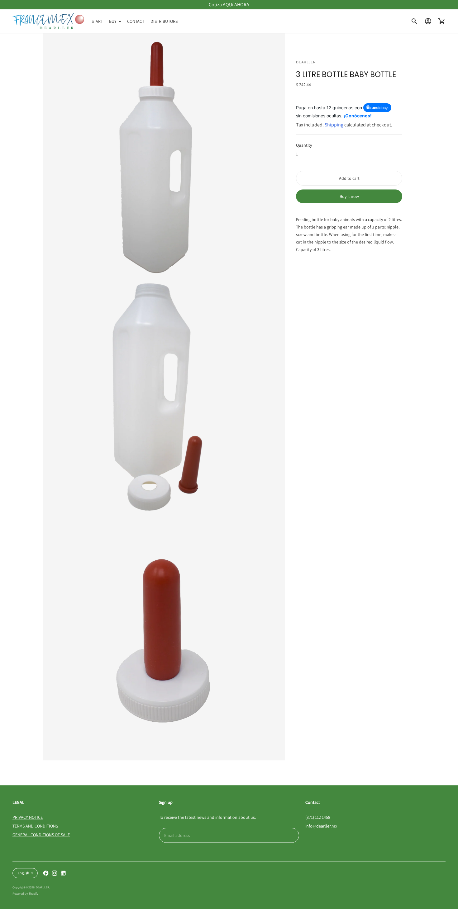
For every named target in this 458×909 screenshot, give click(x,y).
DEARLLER (42, 887)
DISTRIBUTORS (164, 21)
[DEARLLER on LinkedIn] (63, 873)
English (23, 873)
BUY (113, 21)
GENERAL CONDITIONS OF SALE (41, 835)
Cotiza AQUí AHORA (229, 4)
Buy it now (349, 196)
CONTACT (135, 21)
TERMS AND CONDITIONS (35, 826)
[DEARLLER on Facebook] (46, 873)
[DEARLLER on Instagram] (54, 873)
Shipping (334, 125)
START (97, 21)
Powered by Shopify (25, 894)
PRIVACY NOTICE (27, 817)
